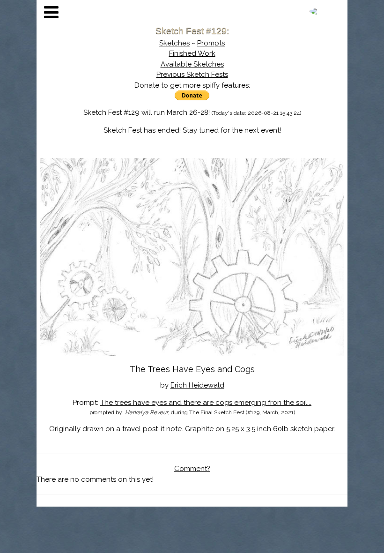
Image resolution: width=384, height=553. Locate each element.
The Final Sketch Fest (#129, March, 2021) (242, 412)
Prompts (211, 43)
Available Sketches (192, 64)
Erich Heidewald (197, 385)
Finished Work (192, 53)
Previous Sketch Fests (192, 74)
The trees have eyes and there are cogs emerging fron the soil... (205, 402)
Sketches (174, 43)
